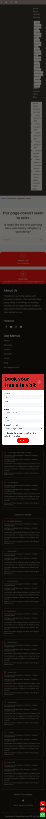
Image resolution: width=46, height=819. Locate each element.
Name (7, 393)
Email (6, 401)
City (6, 417)
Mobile (7, 409)
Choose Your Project (12, 425)
